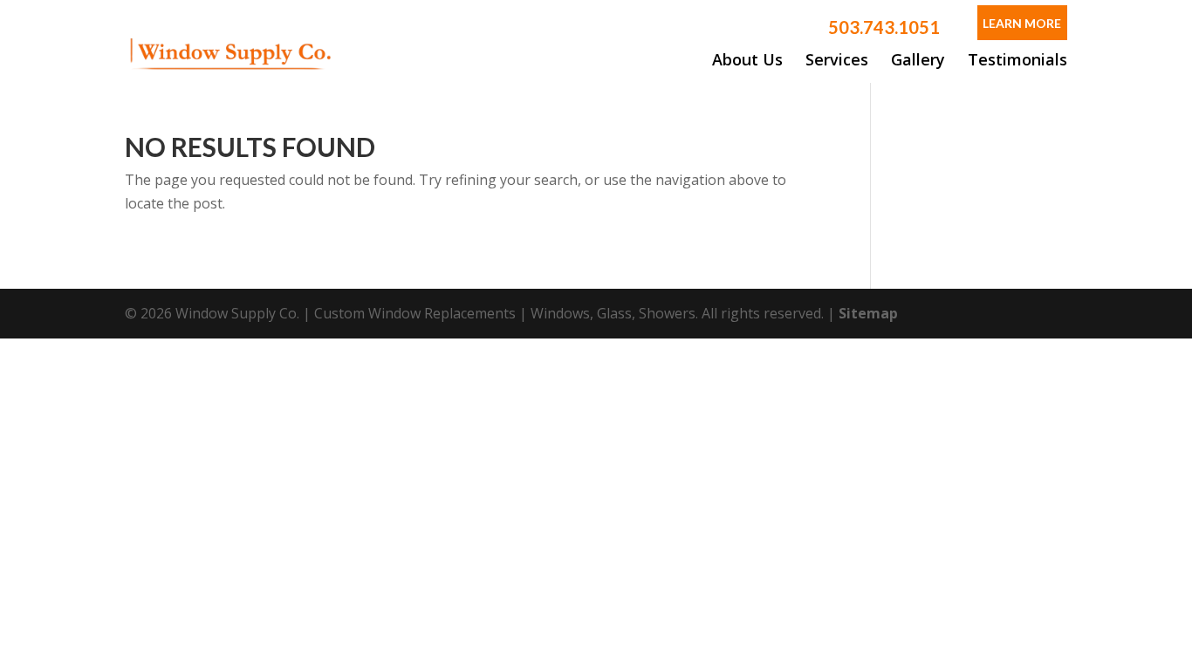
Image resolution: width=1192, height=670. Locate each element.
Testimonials (1017, 59)
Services (836, 59)
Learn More (1022, 23)
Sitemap (868, 313)
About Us (747, 59)
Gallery (918, 59)
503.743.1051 (884, 27)
